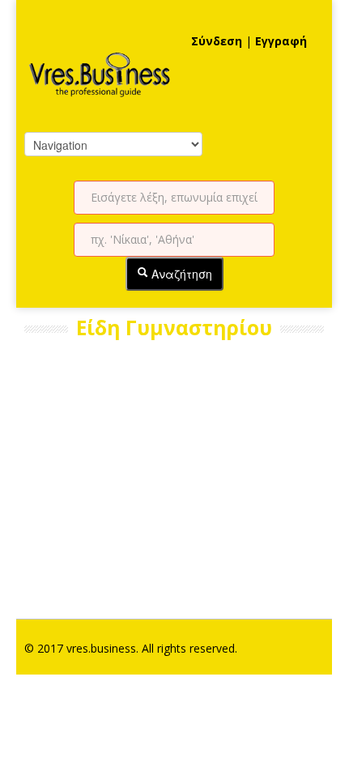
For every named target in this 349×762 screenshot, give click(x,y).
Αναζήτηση (180, 274)
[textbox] (174, 198)
